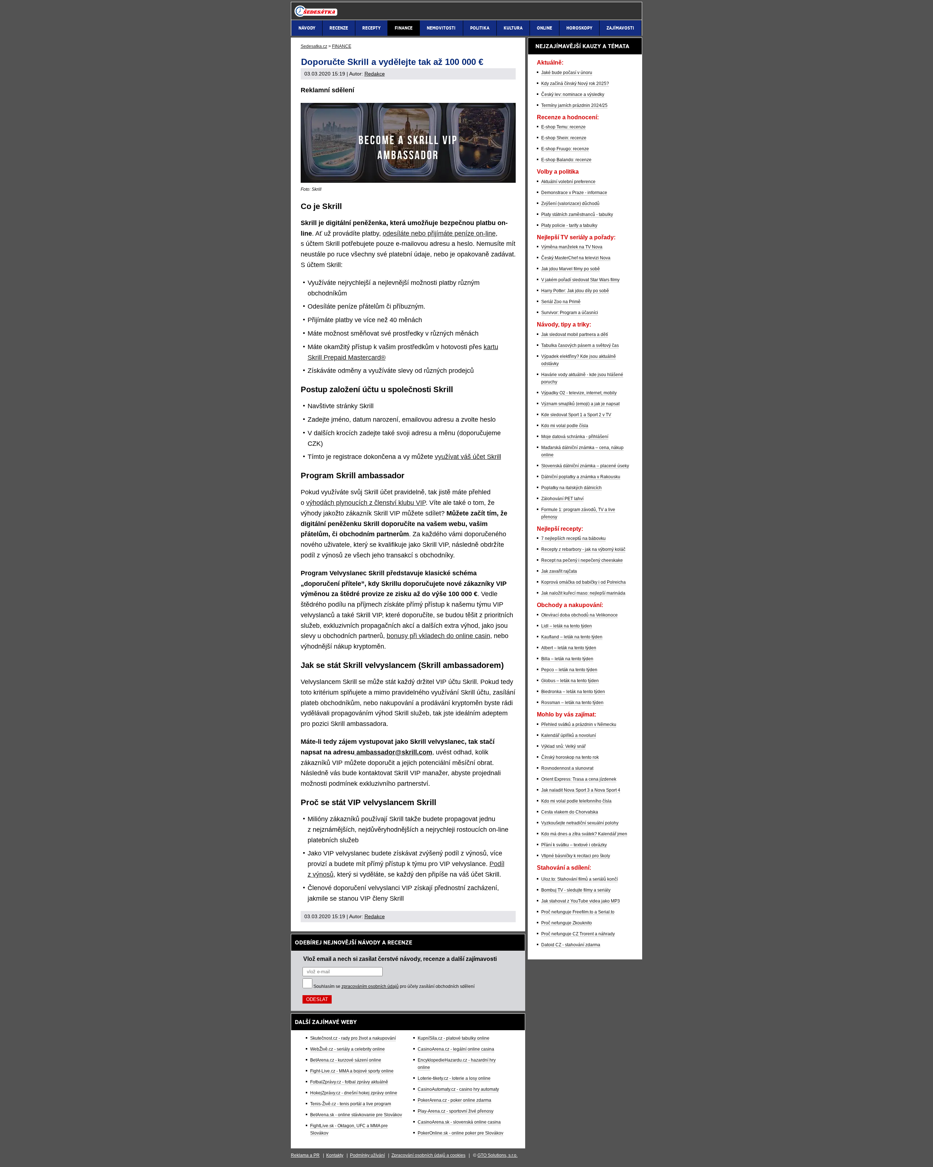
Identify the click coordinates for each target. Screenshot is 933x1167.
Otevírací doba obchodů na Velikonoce (579, 615)
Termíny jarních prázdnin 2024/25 (574, 105)
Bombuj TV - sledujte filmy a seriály (575, 890)
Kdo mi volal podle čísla (564, 425)
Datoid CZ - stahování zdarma (570, 944)
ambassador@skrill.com (393, 752)
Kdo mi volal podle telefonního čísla (576, 801)
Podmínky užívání (367, 1155)
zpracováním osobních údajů (370, 986)
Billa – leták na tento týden (567, 658)
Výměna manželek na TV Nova (571, 247)
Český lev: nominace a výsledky (572, 94)
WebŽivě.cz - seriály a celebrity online (347, 1049)
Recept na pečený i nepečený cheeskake (582, 560)
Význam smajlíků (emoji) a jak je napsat (580, 403)
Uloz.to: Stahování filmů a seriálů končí (579, 879)
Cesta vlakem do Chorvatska (569, 812)
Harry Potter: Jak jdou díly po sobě (575, 290)
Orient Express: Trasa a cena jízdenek (578, 779)
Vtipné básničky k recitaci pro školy (575, 855)
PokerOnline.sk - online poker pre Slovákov (460, 1133)
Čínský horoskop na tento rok (570, 757)
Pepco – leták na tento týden (569, 669)
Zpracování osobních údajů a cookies (428, 1155)
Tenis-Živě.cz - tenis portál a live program (350, 1103)
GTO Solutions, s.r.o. (497, 1155)
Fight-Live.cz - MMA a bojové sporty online (352, 1071)
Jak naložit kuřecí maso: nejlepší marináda (583, 593)
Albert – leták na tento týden (568, 647)
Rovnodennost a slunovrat (567, 768)
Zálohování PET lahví (562, 498)
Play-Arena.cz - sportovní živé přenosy (455, 1111)
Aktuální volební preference (568, 181)
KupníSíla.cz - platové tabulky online (453, 1038)
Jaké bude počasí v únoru (566, 72)
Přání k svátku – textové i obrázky (574, 844)
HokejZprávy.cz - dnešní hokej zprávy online (353, 1092)
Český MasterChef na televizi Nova (575, 257)
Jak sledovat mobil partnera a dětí (574, 334)
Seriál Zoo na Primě (561, 301)
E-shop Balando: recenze (566, 159)
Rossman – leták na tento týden (572, 702)
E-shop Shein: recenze (563, 137)
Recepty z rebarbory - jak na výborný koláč (583, 549)
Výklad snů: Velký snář (563, 746)
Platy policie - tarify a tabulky (569, 225)
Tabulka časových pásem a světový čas (580, 345)
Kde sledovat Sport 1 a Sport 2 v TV (576, 414)
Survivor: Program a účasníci (569, 312)
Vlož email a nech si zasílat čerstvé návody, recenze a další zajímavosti (400, 958)
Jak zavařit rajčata (559, 571)
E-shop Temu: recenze (563, 127)
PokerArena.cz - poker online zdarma (454, 1100)
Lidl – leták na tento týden (566, 626)
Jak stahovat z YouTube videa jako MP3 (580, 901)
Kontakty (334, 1155)
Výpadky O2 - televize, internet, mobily (579, 392)
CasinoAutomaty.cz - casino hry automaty (458, 1089)
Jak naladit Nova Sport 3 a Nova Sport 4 (580, 790)
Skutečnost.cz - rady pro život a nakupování (353, 1038)
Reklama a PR (305, 1155)
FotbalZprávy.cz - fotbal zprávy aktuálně (349, 1082)
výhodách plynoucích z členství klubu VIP (366, 502)
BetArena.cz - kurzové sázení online (345, 1060)
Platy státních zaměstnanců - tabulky (577, 214)
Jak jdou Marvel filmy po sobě (570, 268)
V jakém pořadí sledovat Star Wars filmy (580, 279)
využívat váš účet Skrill (468, 456)
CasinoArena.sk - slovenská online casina (459, 1122)
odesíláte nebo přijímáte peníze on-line (439, 233)
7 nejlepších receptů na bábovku (573, 538)
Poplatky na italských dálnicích (571, 487)
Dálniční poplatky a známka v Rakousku (580, 476)
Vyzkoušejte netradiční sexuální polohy (579, 823)
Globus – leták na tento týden (570, 680)
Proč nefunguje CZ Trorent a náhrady (578, 933)
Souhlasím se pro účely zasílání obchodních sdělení (394, 986)
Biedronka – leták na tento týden (573, 691)
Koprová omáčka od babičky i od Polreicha (583, 582)
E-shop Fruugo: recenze (565, 148)
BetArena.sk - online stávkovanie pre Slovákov (356, 1114)
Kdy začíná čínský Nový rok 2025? (575, 83)
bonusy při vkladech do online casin (438, 635)
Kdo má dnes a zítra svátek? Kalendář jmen (584, 833)
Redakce (374, 74)
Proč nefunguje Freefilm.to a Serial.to (577, 912)
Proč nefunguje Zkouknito (566, 923)
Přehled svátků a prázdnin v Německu (578, 724)
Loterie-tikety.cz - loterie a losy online (454, 1078)
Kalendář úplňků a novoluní (568, 735)
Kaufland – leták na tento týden (571, 636)
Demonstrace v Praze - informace (574, 192)
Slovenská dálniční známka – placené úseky (585, 465)
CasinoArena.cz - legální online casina (456, 1049)
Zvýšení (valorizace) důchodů (570, 203)
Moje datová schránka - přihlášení (574, 436)
